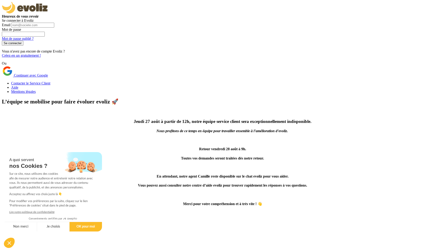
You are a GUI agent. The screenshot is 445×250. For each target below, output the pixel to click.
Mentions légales (23, 92)
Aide (14, 87)
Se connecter (13, 43)
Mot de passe (11, 29)
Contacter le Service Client (30, 83)
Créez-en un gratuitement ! (21, 55)
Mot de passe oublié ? (18, 39)
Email (6, 25)
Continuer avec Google (30, 75)
